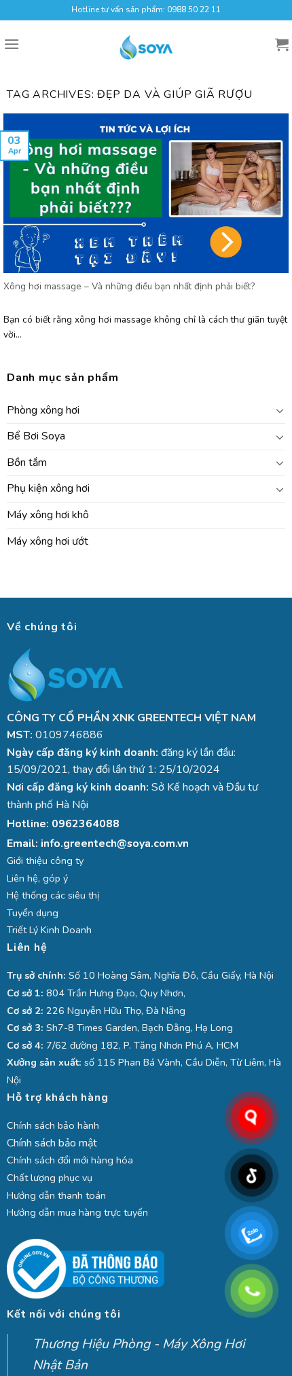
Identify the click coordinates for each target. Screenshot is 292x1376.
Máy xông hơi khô (48, 514)
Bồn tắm (27, 462)
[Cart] (282, 44)
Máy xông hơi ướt (47, 541)
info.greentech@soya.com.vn (115, 843)
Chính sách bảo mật (52, 1143)
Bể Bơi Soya (36, 436)
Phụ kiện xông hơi (48, 488)
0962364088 (86, 823)
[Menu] (11, 43)
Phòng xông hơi (43, 410)
